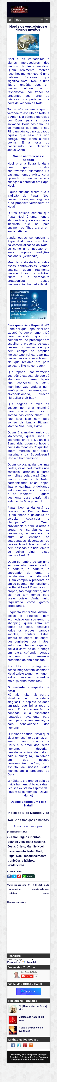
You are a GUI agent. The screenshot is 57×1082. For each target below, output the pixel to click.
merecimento (17, 851)
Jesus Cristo (16, 846)
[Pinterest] (19, 876)
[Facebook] (9, 876)
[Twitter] (14, 876)
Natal (30, 851)
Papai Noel (15, 855)
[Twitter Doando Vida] (19, 1045)
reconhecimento (35, 855)
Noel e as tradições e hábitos (28, 820)
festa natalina (35, 841)
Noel (39, 851)
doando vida (16, 841)
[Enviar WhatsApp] (29, 876)
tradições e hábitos (21, 860)
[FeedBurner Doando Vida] (31, 1045)
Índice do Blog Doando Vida (28, 813)
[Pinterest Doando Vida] (25, 1045)
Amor (14, 837)
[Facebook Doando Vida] (13, 1045)
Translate (32, 962)
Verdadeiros (16, 865)
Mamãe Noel (35, 846)
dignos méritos (29, 837)
